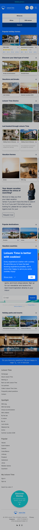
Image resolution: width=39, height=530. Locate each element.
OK (31, 277)
